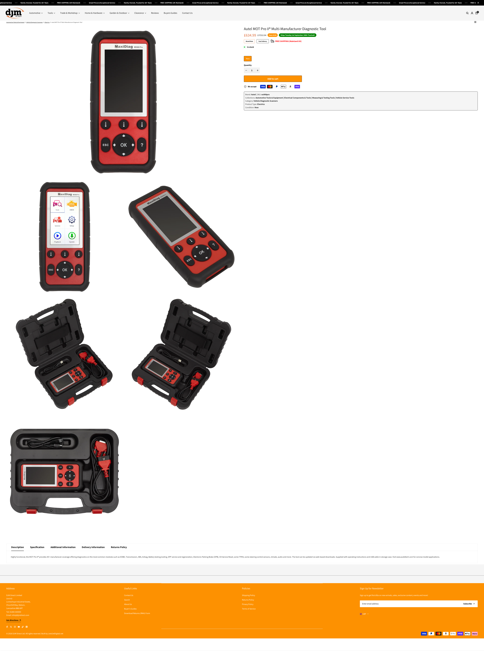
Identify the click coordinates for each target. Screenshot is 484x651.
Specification (37, 547)
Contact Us (128, 595)
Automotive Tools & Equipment (15, 22)
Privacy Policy (247, 604)
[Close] (477, 3)
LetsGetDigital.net (55, 633)
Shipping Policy (248, 595)
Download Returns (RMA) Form (137, 613)
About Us (128, 604)
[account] (472, 13)
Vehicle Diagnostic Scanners (34, 22)
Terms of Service (249, 608)
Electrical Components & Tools (297, 97)
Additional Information (63, 547)
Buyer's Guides (130, 608)
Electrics (47, 22)
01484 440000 (15, 612)
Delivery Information (93, 547)
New (248, 58)
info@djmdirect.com (20, 615)
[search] (467, 13)
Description (17, 547)
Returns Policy (119, 547)
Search (127, 600)
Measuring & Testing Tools (323, 97)
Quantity (248, 65)
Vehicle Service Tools (345, 97)
